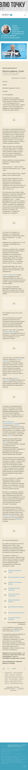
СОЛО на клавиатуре (9, 274)
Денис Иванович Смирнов (15, 606)
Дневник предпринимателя (9, 68)
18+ (26, 12)
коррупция (12, 674)
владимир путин (8, 672)
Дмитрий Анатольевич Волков (15, 746)
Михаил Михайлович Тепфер (16, 577)
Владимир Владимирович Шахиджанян (17, 745)
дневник (6, 674)
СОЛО (10, 435)
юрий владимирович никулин (16, 683)
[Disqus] (14, 718)
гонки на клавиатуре (17, 672)
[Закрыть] (26, 2)
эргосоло (7, 683)
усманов (6, 681)
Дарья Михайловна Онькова (16, 612)
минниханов (18, 674)
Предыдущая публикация (13, 687)
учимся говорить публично (16, 681)
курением (17, 631)
